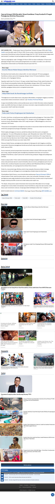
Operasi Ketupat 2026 (7, 198)
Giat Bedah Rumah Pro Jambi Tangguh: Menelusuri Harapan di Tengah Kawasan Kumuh (22, 472)
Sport (30, 4)
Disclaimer (26, 485)
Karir (20, 487)
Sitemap (34, 487)
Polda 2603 (25, 198)
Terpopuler (4, 351)
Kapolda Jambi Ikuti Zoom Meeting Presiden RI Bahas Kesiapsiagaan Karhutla (39, 412)
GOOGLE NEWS (19, 191)
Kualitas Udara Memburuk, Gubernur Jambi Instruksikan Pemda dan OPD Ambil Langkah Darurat (39, 425)
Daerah (38, 4)
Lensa (3, 4)
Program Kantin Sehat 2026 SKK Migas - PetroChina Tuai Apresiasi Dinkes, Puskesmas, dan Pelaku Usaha (38, 451)
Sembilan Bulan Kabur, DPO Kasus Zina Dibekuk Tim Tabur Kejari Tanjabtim (15, 306)
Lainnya (52, 470)
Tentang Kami (32, 485)
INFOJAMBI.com (47, 191)
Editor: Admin (12, 18)
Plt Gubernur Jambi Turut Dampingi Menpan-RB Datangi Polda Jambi (38, 245)
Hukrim (7, 4)
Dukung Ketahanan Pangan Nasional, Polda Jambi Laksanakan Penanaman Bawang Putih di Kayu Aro (14, 367)
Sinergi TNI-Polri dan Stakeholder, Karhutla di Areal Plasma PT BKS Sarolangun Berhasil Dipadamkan (38, 399)
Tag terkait (4, 194)
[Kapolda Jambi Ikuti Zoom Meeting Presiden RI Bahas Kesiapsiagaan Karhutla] (11, 417)
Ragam (43, 4)
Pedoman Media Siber (26, 487)
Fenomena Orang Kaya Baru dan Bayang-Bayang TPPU (16, 394)
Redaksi (21, 485)
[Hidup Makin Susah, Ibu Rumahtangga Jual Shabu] (12, 225)
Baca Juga (4, 204)
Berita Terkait (5, 266)
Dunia (17, 4)
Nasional (12, 4)
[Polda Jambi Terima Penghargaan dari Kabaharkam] (12, 237)
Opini (21, 4)
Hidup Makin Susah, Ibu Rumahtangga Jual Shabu (17, 93)
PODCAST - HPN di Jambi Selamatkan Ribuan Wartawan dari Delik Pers (17, 477)
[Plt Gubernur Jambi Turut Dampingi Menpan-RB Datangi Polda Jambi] (12, 249)
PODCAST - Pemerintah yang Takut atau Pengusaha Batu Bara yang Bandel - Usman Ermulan (22, 474)
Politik (34, 4)
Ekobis (25, 4)
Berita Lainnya (27, 465)
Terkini (3, 373)
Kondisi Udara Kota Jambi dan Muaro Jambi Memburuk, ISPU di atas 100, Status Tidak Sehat (38, 438)
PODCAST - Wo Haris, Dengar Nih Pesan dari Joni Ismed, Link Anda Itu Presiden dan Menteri (21, 479)
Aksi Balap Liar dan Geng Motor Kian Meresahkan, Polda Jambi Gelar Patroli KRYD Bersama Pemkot (26, 288)
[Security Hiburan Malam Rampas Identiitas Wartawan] (12, 212)
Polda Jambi (17, 198)
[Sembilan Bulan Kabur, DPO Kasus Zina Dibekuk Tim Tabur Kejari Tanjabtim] (17, 298)
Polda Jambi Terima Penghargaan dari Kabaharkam (18, 113)
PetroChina (48, 4)
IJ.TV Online (4, 470)
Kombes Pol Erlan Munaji (35, 198)
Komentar (4, 258)
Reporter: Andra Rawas (5, 18)
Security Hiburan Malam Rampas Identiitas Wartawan (19, 69)
